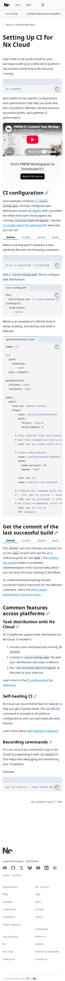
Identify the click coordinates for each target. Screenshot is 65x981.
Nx (4, 944)
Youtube (7, 901)
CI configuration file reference (22, 225)
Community (9, 909)
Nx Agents (35, 211)
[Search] (43, 4)
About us (40, 936)
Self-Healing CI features (42, 731)
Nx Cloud (8, 951)
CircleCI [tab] (26, 237)
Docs (17, 4)
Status (6, 875)
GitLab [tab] (41, 237)
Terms (38, 917)
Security (16, 875)
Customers (9, 917)
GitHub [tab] (10, 237)
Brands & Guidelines (47, 951)
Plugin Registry (11, 924)
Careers (39, 944)
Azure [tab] (55, 237)
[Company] (35, 978)
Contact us (41, 959)
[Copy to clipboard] (57, 89)
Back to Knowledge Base (19, 24)
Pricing (39, 909)
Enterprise (9, 959)
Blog (5, 894)
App (37, 894)
